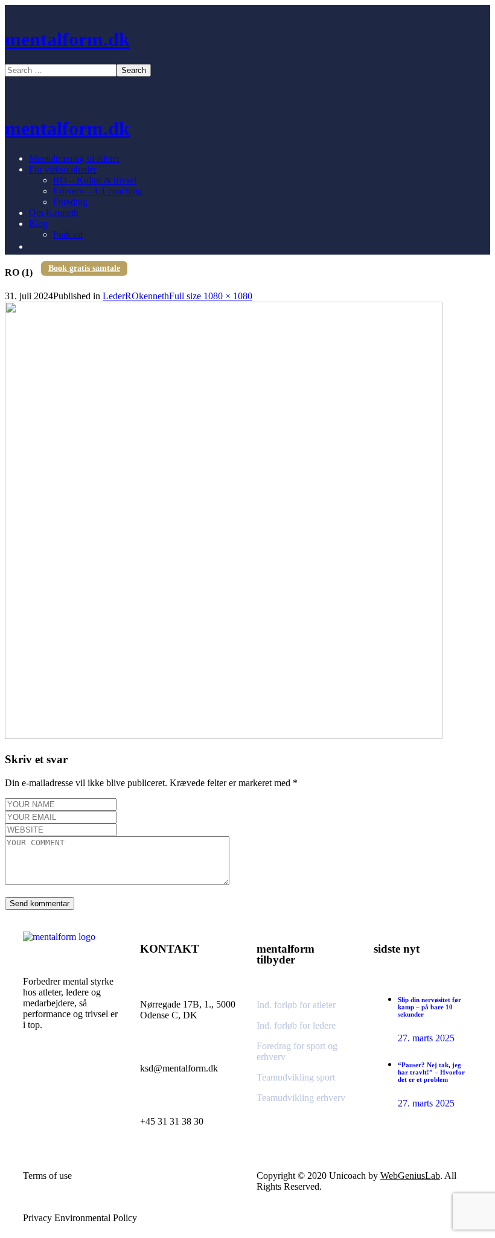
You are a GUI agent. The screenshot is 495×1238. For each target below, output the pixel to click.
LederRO (121, 296)
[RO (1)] (223, 736)
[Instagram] (38, 1079)
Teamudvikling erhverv (301, 1098)
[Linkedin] (68, 1079)
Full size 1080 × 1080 (210, 296)
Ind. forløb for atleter (296, 1005)
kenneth (154, 296)
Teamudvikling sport (296, 1077)
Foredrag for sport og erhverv (297, 1051)
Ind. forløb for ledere (296, 1025)
